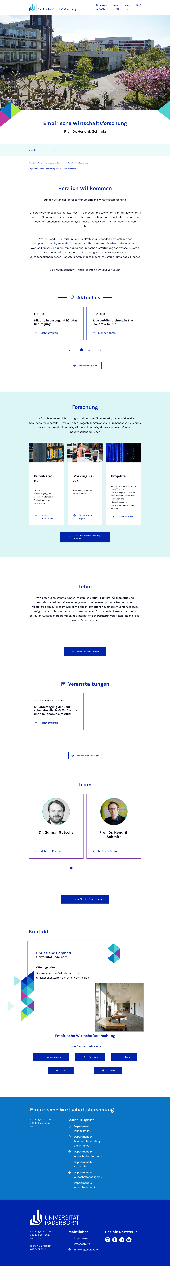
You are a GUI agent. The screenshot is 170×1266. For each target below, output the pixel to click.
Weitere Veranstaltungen (88, 755)
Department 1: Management (82, 1128)
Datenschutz (82, 1244)
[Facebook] (114, 1239)
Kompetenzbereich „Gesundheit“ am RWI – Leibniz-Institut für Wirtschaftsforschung (84, 243)
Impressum (81, 1238)
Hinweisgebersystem (87, 1249)
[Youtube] (129, 1239)
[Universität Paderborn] (85, 1217)
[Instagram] (107, 1239)
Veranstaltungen (54, 1057)
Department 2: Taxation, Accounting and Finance (87, 1141)
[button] (102, 7)
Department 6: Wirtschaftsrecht (84, 1185)
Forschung (93, 1057)
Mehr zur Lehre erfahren (88, 651)
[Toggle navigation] (55, 150)
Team (127, 1057)
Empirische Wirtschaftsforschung (57, 9)
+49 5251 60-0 (38, 1249)
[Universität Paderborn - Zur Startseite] (32, 7)
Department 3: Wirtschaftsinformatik (88, 1154)
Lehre (63, 1070)
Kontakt (111, 1070)
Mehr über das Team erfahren (88, 899)
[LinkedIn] (121, 1239)
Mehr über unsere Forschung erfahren (87, 537)
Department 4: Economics (83, 1164)
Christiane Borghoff (53, 953)
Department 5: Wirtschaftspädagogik (88, 1175)
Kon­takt (32, 150)
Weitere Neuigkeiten (88, 365)
